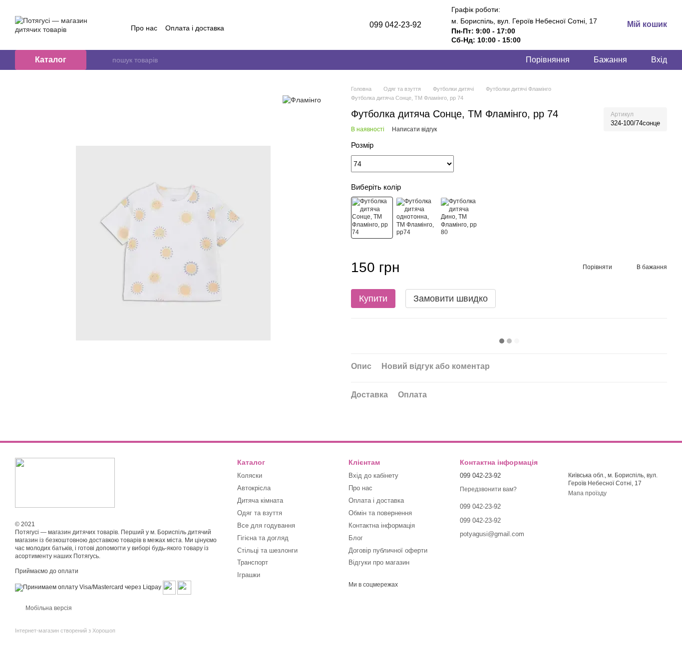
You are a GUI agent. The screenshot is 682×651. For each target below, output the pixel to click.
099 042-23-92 (395, 24)
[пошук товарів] (104, 60)
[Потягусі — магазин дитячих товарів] (65, 482)
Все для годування (266, 525)
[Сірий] (416, 218)
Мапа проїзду (587, 493)
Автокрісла (254, 488)
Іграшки (248, 575)
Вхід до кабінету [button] (373, 475)
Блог (355, 538)
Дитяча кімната (260, 500)
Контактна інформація (381, 525)
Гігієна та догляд (263, 538)
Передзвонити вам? (488, 489)
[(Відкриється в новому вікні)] (169, 587)
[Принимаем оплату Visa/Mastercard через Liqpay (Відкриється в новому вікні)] (88, 587)
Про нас (144, 28)
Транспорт (252, 562)
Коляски (249, 475)
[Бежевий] (461, 218)
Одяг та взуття (259, 513)
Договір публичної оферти (387, 550)
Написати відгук (414, 129)
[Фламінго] (302, 99)
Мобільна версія (48, 608)
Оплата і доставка (194, 28)
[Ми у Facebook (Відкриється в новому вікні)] (302, 28)
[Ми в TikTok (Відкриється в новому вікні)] (326, 28)
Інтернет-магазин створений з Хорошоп (65, 631)
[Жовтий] (372, 218)
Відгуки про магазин (378, 562)
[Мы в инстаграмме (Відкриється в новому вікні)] (314, 28)
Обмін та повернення (380, 513)
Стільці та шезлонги (267, 550)
